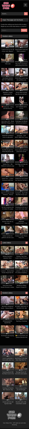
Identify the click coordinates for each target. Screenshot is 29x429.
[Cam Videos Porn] (12, 6)
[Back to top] (24, 424)
